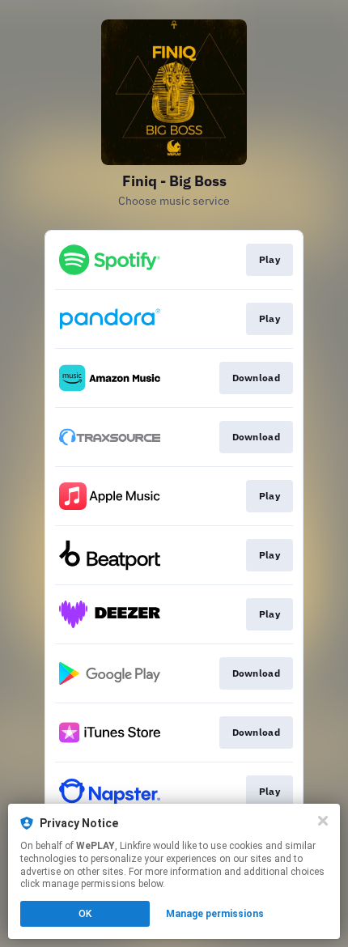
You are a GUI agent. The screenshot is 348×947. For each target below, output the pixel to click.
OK (85, 913)
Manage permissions (215, 913)
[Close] (323, 821)
